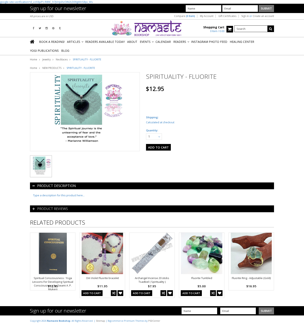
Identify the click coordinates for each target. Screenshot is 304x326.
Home (33, 59)
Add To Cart (92, 293)
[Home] (32, 41)
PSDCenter (154, 320)
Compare (184, 16)
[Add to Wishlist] (120, 293)
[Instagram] (46, 28)
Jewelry (46, 59)
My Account (206, 16)
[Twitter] (40, 28)
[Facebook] (33, 28)
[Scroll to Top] (298, 321)
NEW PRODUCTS (51, 68)
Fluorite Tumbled (201, 278)
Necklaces (62, 59)
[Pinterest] (53, 28)
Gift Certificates (227, 16)
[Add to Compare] (114, 293)
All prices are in (42, 16)
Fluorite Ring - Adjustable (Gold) (251, 278)
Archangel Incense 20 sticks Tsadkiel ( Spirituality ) (152, 280)
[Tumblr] (60, 28)
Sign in (245, 16)
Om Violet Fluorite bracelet (102, 278)
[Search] (270, 28)
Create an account (263, 16)
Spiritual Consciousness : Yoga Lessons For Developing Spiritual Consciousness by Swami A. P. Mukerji (52, 283)
